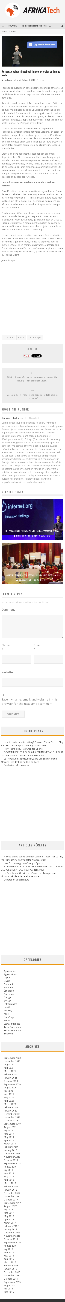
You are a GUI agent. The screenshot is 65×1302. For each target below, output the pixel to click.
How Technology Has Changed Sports (23, 748)
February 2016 (11, 1265)
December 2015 (12, 1272)
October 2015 (11, 1278)
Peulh (21, 337)
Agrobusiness (11, 974)
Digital (7, 977)
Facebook (34, 103)
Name (6, 647)
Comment (8, 609)
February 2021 (11, 1074)
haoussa (6, 163)
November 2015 (12, 1275)
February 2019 (11, 1146)
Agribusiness (10, 970)
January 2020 (10, 1110)
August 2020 (10, 1087)
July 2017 (8, 1209)
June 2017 (9, 1212)
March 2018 (10, 1183)
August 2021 (10, 1064)
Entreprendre (10, 1003)
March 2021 (10, 1071)
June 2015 (9, 1291)
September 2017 (12, 1202)
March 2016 (10, 1262)
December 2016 (12, 1232)
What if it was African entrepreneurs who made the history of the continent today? (32, 379)
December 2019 (12, 1113)
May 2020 (9, 1097)
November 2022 (12, 1061)
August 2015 (10, 1285)
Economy (8, 987)
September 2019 (12, 1123)
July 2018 (8, 1169)
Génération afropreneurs (16, 765)
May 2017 (9, 1216)
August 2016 (10, 1245)
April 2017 (9, 1219)
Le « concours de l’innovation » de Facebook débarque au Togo (32, 531)
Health (7, 1007)
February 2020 (11, 1107)
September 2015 (12, 1282)
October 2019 (11, 1120)
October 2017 (11, 1199)
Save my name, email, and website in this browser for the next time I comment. (29, 702)
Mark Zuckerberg (13, 194)
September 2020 (12, 1084)
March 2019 (10, 1143)
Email (37, 647)
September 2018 (12, 1163)
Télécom (8, 1033)
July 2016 (8, 1249)
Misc (6, 1013)
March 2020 (10, 1104)
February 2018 (11, 1186)
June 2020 (9, 1094)
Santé (42, 80)
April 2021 (9, 1067)
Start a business (12, 1023)
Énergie (7, 997)
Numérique (9, 1017)
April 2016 (9, 1258)
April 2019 (9, 1140)
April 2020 (9, 1100)
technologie (35, 337)
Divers (7, 980)
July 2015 (8, 1288)
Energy (7, 1000)
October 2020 (11, 1080)
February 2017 (11, 1225)
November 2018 (12, 1156)
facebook (8, 337)
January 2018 (10, 1189)
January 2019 (10, 1150)
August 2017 (10, 1206)
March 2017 (10, 1222)
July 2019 (8, 1130)
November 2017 (12, 1196)
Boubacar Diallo (11, 80)
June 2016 (9, 1252)
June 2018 (9, 1173)
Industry (8, 1010)
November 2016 (12, 1235)
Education (9, 994)
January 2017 (10, 1229)
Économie (9, 984)
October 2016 (11, 1239)
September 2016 (12, 1242)
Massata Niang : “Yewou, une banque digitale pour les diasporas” (33, 396)
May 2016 (9, 1255)
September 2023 (12, 1057)
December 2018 (12, 1153)
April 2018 (9, 1179)
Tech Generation (12, 1026)
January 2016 (10, 1268)
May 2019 (9, 1137)
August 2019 (10, 1127)
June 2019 (9, 1133)
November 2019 (12, 1117)
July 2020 (8, 1090)
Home (4, 31)
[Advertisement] (32, 296)
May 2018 (9, 1176)
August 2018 (10, 1166)
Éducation (9, 990)
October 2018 (11, 1160)
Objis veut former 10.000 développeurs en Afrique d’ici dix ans (33, 575)
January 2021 (10, 1077)
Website (7, 672)
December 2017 (12, 1193)
